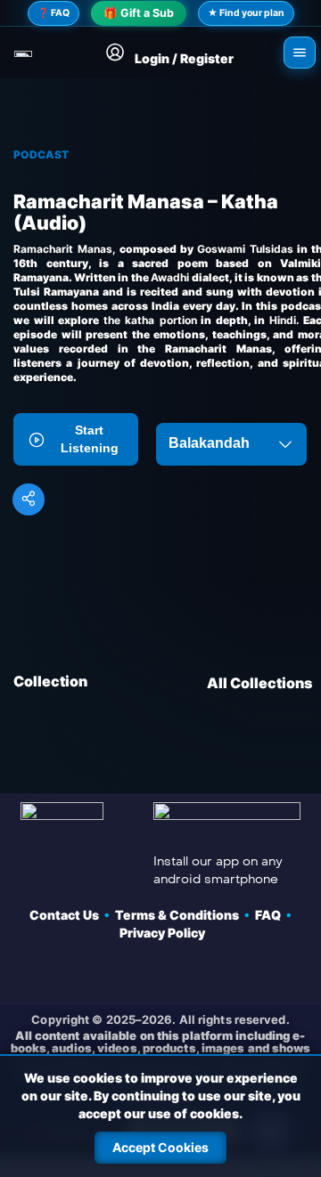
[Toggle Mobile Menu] (300, 53)
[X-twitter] (113, 972)
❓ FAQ (53, 13)
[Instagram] (207, 972)
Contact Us (66, 914)
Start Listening (90, 439)
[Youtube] (160, 972)
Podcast (41, 154)
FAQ (270, 914)
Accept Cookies (160, 1147)
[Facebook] (66, 972)
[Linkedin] (255, 972)
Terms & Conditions (179, 914)
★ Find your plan (246, 13)
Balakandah (209, 443)
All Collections (259, 683)
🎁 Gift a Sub (138, 13)
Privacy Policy (162, 932)
